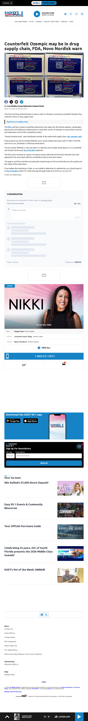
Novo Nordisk (29, 150)
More (71, 21)
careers (49, 688)
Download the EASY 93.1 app (24, 414)
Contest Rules (9, 637)
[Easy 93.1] (44, 3)
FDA (10, 127)
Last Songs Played (21, 21)
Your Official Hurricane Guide (22, 526)
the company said (74, 137)
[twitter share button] (11, 102)
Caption (77, 95)
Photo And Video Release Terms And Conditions (23, 654)
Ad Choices (35, 688)
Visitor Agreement (66, 687)
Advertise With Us (11, 664)
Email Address (20, 452)
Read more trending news (17, 122)
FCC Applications (11, 650)
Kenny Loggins (48, 15)
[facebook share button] (6, 102)
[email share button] (16, 102)
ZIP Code (9, 452)
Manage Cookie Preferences (13, 691)
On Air (31, 21)
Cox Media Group (14, 687)
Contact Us (8, 629)
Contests (39, 21)
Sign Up (44, 463)
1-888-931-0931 (45, 356)
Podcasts (64, 21)
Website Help (9, 675)
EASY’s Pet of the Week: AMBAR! (24, 569)
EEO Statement (10, 642)
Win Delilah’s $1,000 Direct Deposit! (26, 482)
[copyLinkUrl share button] (21, 102)
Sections (6, 3)
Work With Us (9, 633)
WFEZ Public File (10, 646)
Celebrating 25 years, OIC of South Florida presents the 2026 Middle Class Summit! (28, 551)
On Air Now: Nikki (44, 325)
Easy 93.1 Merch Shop (51, 21)
